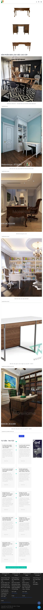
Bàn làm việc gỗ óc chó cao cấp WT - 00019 (22, 428)
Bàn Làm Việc (13, 606)
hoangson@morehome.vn (17, 597)
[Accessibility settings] (37, 2)
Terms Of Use (10, 607)
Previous (15, 567)
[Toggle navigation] (41, 2)
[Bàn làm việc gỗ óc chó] (21, 202)
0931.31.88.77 (4, 598)
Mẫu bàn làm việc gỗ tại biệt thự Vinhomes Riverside (21, 168)
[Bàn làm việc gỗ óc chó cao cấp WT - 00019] (21, 397)
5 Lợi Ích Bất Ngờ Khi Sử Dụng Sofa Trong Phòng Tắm (24, 446)
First (12, 567)
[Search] (39, 2)
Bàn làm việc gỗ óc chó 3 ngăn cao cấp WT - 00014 (21, 363)
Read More (6, 460)
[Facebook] (39, 603)
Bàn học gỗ (5, 106)
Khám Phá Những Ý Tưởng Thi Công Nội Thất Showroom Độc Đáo (24, 544)
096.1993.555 (14, 593)
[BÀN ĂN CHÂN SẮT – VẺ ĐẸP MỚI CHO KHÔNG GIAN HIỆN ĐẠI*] (21, 79)
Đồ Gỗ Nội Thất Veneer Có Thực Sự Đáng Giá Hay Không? (7, 544)
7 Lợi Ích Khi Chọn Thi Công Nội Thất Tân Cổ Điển (7, 446)
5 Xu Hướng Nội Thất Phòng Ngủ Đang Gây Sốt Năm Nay (7, 519)
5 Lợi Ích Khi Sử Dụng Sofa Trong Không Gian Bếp (7, 470)
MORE (21, 436)
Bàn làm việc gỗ (6, 171)
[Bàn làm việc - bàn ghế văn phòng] (2, 1)
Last (24, 567)
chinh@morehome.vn (6, 602)
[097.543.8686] (39, 607)
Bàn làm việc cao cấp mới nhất (21, 298)
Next (23, 567)
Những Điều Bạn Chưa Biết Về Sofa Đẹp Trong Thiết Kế (24, 470)
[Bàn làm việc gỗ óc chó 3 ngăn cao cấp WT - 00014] (21, 332)
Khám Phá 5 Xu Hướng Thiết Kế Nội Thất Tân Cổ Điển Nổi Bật (7, 494)
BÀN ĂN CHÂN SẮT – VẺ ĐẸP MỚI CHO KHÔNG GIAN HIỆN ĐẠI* (21, 103)
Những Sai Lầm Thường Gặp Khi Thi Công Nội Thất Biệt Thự (24, 494)
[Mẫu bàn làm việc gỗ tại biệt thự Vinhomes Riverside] (21, 137)
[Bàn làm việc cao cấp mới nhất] (21, 267)
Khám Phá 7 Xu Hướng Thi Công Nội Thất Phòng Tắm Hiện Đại (24, 519)
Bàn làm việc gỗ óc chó (21, 233)
